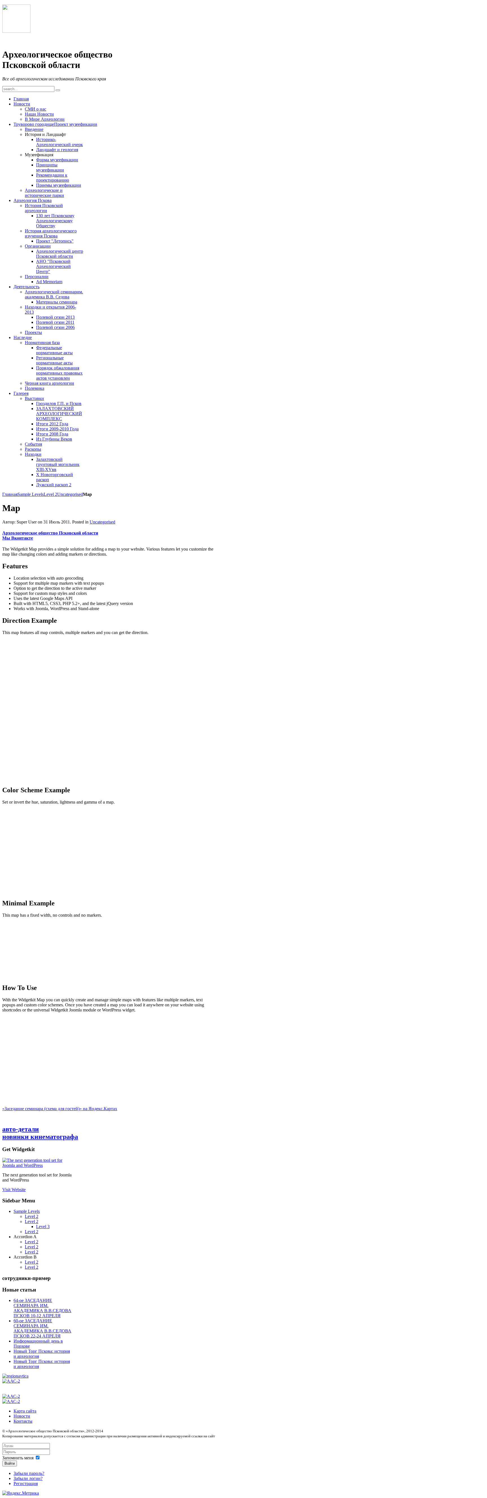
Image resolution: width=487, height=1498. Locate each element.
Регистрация (26, 1483)
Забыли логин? (28, 1478)
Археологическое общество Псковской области (50, 533)
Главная (9, 494)
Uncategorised (70, 494)
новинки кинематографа (40, 1136)
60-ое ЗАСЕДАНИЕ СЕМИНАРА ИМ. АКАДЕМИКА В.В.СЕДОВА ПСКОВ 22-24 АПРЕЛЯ (42, 1328)
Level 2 (50, 494)
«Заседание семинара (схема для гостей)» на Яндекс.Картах (59, 1108)
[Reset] (58, 90)
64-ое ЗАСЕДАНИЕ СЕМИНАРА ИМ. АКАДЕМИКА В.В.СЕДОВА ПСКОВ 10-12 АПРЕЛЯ (42, 1308)
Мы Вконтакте (17, 538)
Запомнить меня (18, 1457)
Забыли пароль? (29, 1473)
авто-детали (20, 1129)
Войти (10, 1463)
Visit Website (14, 1189)
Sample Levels (30, 494)
